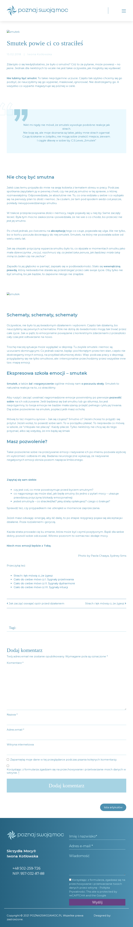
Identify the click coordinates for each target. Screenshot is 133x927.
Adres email (15, 729)
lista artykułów (113, 807)
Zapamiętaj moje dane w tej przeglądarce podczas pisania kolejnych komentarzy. (63, 759)
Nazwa (12, 714)
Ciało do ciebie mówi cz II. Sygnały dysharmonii (44, 583)
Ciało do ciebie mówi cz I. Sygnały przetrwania (44, 579)
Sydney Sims (118, 555)
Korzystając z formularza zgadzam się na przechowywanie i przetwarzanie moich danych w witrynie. (66, 771)
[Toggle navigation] (123, 11)
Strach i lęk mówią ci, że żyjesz (33, 575)
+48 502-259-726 (26, 868)
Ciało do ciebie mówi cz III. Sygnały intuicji (41, 587)
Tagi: (12, 627)
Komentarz (15, 662)
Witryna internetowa (20, 744)
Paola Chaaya (100, 555)
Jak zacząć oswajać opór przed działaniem (36, 603)
